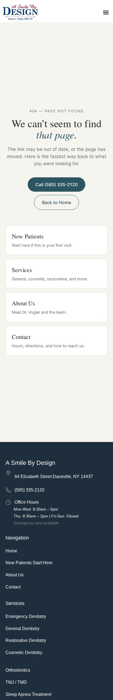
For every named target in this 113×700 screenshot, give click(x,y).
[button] (105, 12)
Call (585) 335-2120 (56, 184)
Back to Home (56, 202)
